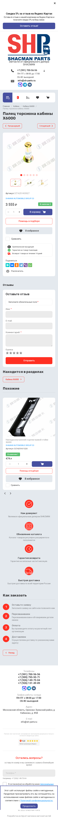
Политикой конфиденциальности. (36, 800)
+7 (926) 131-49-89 (29, 683)
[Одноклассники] (17, 265)
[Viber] (26, 265)
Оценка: (9, 350)
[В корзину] (42, 464)
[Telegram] (21, 265)
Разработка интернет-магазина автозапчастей (29, 816)
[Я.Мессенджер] (8, 265)
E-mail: (9, 321)
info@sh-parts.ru (26, 80)
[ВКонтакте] (12, 265)
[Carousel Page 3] (27, 175)
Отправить (29, 360)
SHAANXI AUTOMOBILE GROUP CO (20, 198)
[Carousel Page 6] (37, 175)
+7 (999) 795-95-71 (29, 677)
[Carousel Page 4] (31, 175)
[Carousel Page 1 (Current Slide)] (21, 175)
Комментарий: (14, 332)
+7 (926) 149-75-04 (29, 680)
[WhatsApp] (30, 265)
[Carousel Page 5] (34, 175)
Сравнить (16, 238)
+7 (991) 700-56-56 (27, 70)
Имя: (9, 309)
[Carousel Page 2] (24, 175)
